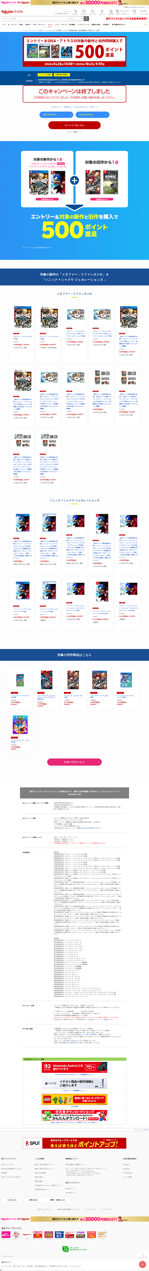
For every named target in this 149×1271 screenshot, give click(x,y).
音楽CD (28, 24)
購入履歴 (111, 14)
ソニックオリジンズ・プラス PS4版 (20, 741)
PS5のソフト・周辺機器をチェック (74, 1090)
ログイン (65, 11)
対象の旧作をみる (74, 762)
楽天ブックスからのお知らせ (11, 1177)
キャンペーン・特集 (35, 30)
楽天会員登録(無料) (87, 828)
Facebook (126, 1164)
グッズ (57, 24)
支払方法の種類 (40, 1173)
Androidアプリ (71, 1193)
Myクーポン (92, 14)
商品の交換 (39, 1177)
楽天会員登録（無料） (61, 13)
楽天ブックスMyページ (123, 14)
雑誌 (21, 24)
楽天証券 (48, 1238)
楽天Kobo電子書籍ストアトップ (69, 1209)
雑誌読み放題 (96, 24)
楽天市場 (143, 11)
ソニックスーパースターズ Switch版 (20, 696)
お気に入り (102, 14)
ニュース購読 (127, 1177)
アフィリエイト (91, 1209)
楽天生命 (59, 1238)
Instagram (126, 1169)
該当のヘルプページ (97, 1019)
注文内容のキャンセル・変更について (48, 1185)
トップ (4, 24)
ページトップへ (143, 1257)
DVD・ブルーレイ (39, 24)
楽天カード (17, 1238)
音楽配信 (106, 24)
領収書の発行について (42, 1189)
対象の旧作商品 (86, 115)
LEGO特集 (74, 1106)
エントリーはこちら (74, 125)
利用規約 (4, 1173)
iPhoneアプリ (70, 1188)
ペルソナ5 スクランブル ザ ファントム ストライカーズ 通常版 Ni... (46, 697)
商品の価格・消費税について (76, 1164)
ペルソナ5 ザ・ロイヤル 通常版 (99, 696)
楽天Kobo (91, 1238)
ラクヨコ (102, 1238)
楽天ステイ (70, 1238)
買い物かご (75, 14)
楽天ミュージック (38, 1238)
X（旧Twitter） (128, 1173)
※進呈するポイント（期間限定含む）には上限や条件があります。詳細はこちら (74, 107)
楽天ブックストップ (45, 1209)
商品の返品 (39, 1181)
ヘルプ (134, 14)
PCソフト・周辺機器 (68, 24)
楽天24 (27, 1238)
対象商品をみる (47, 199)
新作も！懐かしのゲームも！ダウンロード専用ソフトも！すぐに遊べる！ (74, 1122)
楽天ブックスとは (7, 1164)
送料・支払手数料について (44, 1164)
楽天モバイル (6, 1238)
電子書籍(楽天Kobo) (118, 24)
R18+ (145, 24)
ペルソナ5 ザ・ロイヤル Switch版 (73, 696)
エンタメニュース (83, 24)
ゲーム (50, 24)
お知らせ (84, 14)
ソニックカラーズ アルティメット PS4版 (125, 696)
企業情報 (30, 1266)
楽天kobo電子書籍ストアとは (11, 1169)
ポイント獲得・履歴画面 (88, 1034)
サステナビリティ (76, 1266)
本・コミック (12, 24)
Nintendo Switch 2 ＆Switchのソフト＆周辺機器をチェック (74, 1074)
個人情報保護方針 (72, 1042)
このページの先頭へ (142, 1129)
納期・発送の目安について (44, 1169)
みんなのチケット (80, 1238)
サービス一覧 (143, 14)
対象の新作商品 (50, 115)
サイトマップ (107, 1209)
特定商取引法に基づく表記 (58, 1266)
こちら (80, 132)
